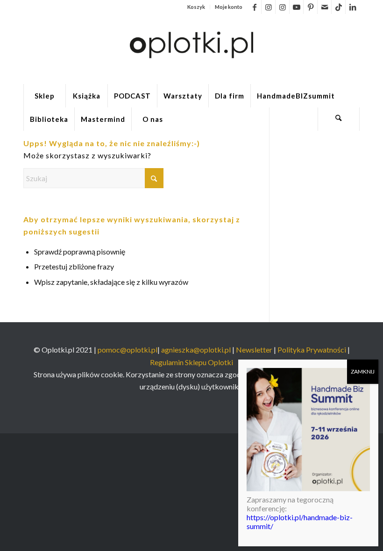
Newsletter (254, 349)
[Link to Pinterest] (310, 7)
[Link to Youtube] (296, 7)
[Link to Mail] (324, 7)
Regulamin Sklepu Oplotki (191, 362)
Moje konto (228, 7)
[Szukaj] (339, 119)
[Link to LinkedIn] (353, 7)
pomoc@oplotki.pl (127, 349)
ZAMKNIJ (363, 371)
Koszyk (196, 7)
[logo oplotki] (191, 49)
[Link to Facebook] (254, 7)
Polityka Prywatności (312, 349)
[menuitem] (196, 7)
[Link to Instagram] (268, 7)
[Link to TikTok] (338, 7)
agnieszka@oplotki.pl (196, 349)
